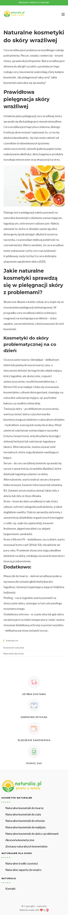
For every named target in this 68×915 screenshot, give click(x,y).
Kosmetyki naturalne (13, 647)
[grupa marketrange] (47, 909)
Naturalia (9, 878)
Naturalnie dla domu (13, 653)
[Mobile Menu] (62, 14)
